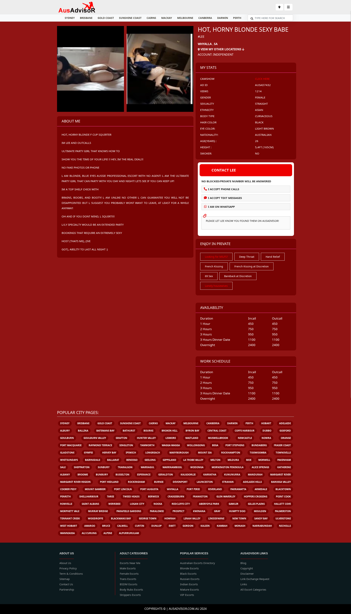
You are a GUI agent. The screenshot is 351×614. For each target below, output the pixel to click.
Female (260, 97)
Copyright (246, 568)
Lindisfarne (216, 518)
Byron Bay (192, 430)
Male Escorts (128, 568)
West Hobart (68, 525)
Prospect (178, 511)
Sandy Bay (261, 518)
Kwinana (199, 511)
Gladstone (67, 452)
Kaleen (205, 525)
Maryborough (179, 452)
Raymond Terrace (100, 445)
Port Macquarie (71, 445)
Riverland (215, 489)
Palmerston (283, 511)
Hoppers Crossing (255, 496)
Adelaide (285, 423)
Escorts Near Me (130, 563)
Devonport (180, 482)
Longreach (152, 452)
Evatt (172, 525)
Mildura (233, 460)
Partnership (66, 589)
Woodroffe (95, 518)
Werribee (114, 503)
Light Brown (264, 128)
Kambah (222, 525)
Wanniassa (67, 533)
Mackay (166, 18)
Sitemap (64, 579)
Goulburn (67, 438)
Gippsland (169, 460)
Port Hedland (109, 482)
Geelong (150, 460)
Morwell (264, 460)
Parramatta (238, 489)
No (257, 153)
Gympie (88, 452)
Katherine (284, 467)
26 (256, 141)
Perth (237, 18)
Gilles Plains (256, 503)
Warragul (147, 467)
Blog (243, 563)
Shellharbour (88, 496)
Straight (261, 103)
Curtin (139, 525)
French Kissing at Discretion (251, 266)
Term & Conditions (71, 573)
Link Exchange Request (254, 579)
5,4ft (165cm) (264, 147)
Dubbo (267, 430)
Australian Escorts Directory (197, 563)
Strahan (228, 482)
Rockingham (136, 482)
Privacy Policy (68, 568)
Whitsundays (69, 460)
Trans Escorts (128, 579)
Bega (215, 445)
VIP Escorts (187, 595)
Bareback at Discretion (238, 276)
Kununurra (232, 474)
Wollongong (196, 445)
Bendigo (131, 460)
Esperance (143, 474)
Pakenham (284, 460)
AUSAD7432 (263, 85)
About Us (65, 563)
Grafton (121, 438)
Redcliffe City (181, 503)
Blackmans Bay (121, 518)
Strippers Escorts (130, 595)
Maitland (191, 438)
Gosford (285, 430)
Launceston (205, 482)
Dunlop (156, 525)
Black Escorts (188, 573)
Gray (217, 511)
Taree (110, 496)
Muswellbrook (218, 438)
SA (216, 44)
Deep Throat (246, 256)
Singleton (126, 445)
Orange (286, 438)
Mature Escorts (189, 589)
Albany (65, 474)
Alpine (107, 533)
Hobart (266, 423)
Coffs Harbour (244, 430)
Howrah (170, 518)
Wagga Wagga (171, 445)
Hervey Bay (109, 452)
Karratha (209, 474)
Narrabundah (262, 525)
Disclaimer (247, 573)
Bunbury (102, 474)
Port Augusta (149, 489)
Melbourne (185, 18)
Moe (248, 460)
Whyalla (205, 44)
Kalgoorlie (188, 474)
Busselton (122, 474)
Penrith (65, 496)
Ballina (83, 430)
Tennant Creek (70, 518)
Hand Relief (273, 256)
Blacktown (283, 489)
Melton (215, 460)
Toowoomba (258, 452)
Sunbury (104, 467)
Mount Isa (205, 452)
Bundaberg (259, 445)
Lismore (170, 438)
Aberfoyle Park (209, 503)
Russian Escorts (189, 579)
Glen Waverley (225, 496)
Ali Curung (89, 533)
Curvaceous (263, 116)
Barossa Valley (281, 482)
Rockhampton (230, 452)
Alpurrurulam (129, 533)
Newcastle (245, 438)
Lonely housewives (216, 286)
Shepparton (82, 467)
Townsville (283, 452)
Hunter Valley (146, 438)
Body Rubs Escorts (131, 589)
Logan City (137, 503)
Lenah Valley (192, 518)
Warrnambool (172, 467)
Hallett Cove (282, 503)
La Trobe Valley (193, 460)
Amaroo (89, 525)
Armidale (261, 489)
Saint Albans (90, 503)
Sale (63, 467)
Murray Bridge (98, 511)
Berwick (153, 496)
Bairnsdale (92, 460)
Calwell (122, 525)
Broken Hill (170, 430)
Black (259, 122)
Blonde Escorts (189, 568)
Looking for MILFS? (216, 256)
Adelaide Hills (252, 482)
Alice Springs (260, 467)
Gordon (188, 525)
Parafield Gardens (128, 511)
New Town (239, 518)
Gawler (233, 503)
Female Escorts (129, 573)
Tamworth (147, 445)
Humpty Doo (237, 511)
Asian (259, 110)
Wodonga (196, 467)
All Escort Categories (253, 589)
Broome (83, 474)
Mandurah (255, 474)
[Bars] (279, 7)
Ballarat (113, 460)
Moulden (260, 511)
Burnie (158, 482)
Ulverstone (283, 518)
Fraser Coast (282, 445)
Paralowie (157, 511)
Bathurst (129, 430)
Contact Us (66, 584)
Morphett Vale (69, 511)
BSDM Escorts (128, 584)
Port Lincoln (123, 489)
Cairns (151, 18)
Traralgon (125, 467)
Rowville (66, 503)
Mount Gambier (95, 489)
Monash (240, 525)
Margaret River (280, 474)
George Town (147, 518)
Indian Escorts (189, 584)
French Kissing (214, 266)
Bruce (106, 525)
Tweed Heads (131, 496)
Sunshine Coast (130, 18)
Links (243, 584)
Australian (263, 135)
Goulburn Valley (95, 438)
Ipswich (131, 452)
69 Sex (209, 276)
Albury (65, 430)
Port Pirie (193, 489)
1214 (258, 91)
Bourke (148, 430)
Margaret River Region (75, 482)
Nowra (266, 438)
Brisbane (86, 18)
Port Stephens (234, 445)
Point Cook (283, 496)
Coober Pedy (68, 489)
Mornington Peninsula (228, 467)
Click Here (262, 79)
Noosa (158, 503)
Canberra (205, 18)
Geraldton (165, 474)
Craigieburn (176, 496)
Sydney (70, 18)
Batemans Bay (105, 430)
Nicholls (285, 525)
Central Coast (217, 430)
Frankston (200, 496)
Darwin (222, 18)
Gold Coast (106, 18)
